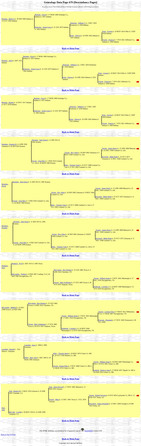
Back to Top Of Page (8, 435)
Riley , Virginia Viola (72, 165)
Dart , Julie (4, 409)
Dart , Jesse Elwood (56, 387)
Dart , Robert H (14, 391)
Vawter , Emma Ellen (60, 366)
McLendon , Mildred (9, 307)
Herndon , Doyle (5, 185)
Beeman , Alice (7, 61)
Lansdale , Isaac (30, 345)
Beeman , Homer (8, 102)
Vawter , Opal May (39, 161)
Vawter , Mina (54, 399)
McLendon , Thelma (19, 274)
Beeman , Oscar (40, 15)
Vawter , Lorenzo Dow (106, 312)
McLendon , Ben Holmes (63, 270)
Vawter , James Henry (110, 148)
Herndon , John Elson (39, 140)
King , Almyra (75, 36)
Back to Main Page (70, 48)
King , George (107, 31)
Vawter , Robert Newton (98, 395)
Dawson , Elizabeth (105, 320)
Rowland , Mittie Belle (110, 157)
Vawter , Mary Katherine (62, 282)
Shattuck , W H (17, 264)
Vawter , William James (102, 278)
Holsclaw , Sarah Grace (43, 27)
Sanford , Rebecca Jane (102, 370)
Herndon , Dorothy (5, 227)
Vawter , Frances (108, 40)
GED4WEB (88, 431)
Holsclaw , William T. (78, 23)
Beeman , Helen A (8, 19)
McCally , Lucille (15, 412)
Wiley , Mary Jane (30, 358)
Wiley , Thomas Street (61, 353)
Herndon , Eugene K (9, 144)
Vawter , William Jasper (102, 362)
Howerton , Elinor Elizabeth (99, 404)
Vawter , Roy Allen (71, 153)
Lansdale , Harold (8, 349)
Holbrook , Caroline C (102, 287)
